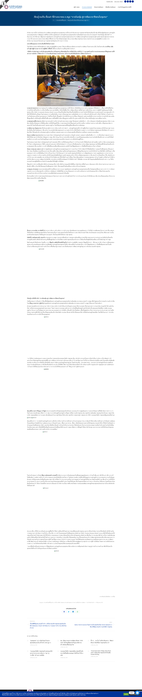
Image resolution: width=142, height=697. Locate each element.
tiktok (121, 1)
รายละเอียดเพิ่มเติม (134, 694)
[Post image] (27, 640)
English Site (110, 1)
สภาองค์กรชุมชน (68, 602)
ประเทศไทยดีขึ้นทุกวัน (48, 602)
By (90, 602)
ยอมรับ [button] (126, 694)
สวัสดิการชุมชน (60, 602)
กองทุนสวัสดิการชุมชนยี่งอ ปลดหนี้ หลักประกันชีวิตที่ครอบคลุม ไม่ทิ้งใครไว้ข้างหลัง (71, 653)
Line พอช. (116, 1)
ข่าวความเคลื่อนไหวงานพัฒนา (79, 602)
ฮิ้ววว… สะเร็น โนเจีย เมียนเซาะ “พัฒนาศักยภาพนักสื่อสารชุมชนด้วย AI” (102, 641)
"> (53, 20)
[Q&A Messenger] (137, 693)
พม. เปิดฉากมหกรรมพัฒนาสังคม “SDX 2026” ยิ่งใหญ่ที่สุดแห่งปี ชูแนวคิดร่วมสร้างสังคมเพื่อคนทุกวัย (71, 642)
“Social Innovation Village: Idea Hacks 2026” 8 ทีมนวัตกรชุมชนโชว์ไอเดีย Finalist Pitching (101, 652)
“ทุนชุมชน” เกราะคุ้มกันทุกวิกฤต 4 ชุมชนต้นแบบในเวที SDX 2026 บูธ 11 (40, 641)
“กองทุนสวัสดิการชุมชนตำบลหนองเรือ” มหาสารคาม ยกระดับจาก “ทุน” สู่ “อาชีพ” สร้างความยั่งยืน (41, 653)
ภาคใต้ (55, 602)
